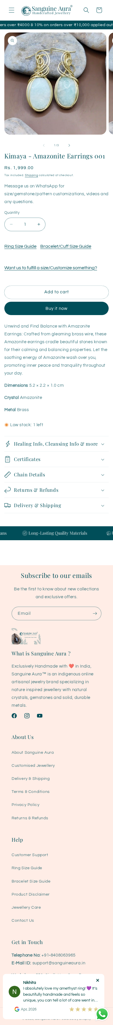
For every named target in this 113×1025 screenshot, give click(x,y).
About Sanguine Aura (33, 753)
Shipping (31, 175)
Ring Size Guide (20, 246)
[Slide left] (43, 145)
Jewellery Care (26, 907)
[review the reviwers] (16, 1010)
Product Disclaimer (31, 894)
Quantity (11, 213)
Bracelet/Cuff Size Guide (65, 246)
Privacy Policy (25, 805)
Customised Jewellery (33, 766)
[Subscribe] (94, 613)
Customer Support (30, 855)
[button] (11, 10)
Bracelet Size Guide (31, 881)
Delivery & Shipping (31, 779)
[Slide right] (69, 145)
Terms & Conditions (31, 792)
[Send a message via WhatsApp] (102, 1014)
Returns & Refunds (30, 818)
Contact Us (23, 921)
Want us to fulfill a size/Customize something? (50, 267)
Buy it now (56, 308)
